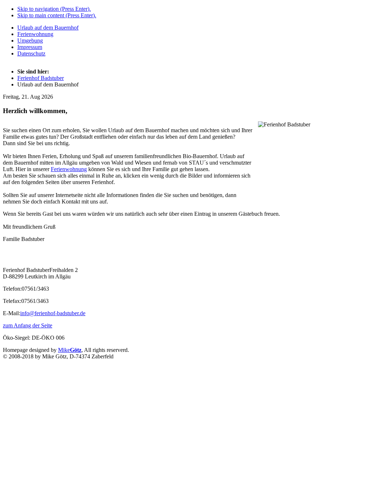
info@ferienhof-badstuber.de (52, 313)
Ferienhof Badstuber (40, 78)
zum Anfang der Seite (27, 325)
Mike (69, 350)
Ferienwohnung (69, 169)
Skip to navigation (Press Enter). (54, 9)
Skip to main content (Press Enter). (56, 15)
